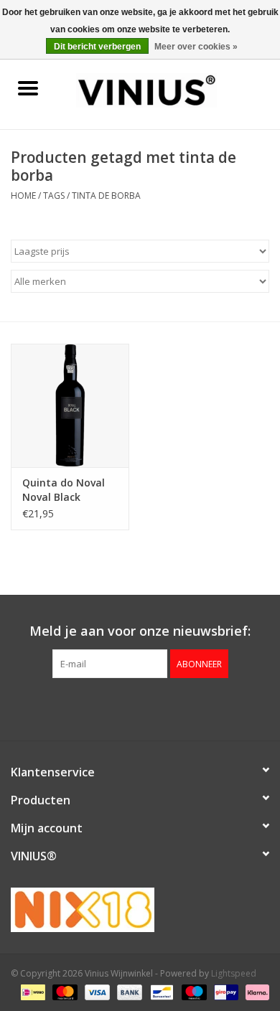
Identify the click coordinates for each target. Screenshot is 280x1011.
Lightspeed (233, 973)
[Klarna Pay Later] (255, 991)
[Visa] (96, 991)
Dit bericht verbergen (97, 47)
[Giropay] (225, 991)
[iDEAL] (31, 991)
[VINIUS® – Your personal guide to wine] (168, 89)
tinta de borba (106, 195)
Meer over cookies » (196, 47)
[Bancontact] (160, 991)
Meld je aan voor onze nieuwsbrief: (140, 631)
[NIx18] (140, 910)
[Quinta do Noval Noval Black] (70, 406)
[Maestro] (193, 991)
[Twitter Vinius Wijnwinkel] (140, 707)
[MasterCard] (63, 991)
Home (23, 195)
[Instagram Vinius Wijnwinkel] (165, 707)
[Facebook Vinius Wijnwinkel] (114, 707)
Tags (54, 195)
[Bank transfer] (128, 991)
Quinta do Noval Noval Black (63, 490)
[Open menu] (28, 87)
